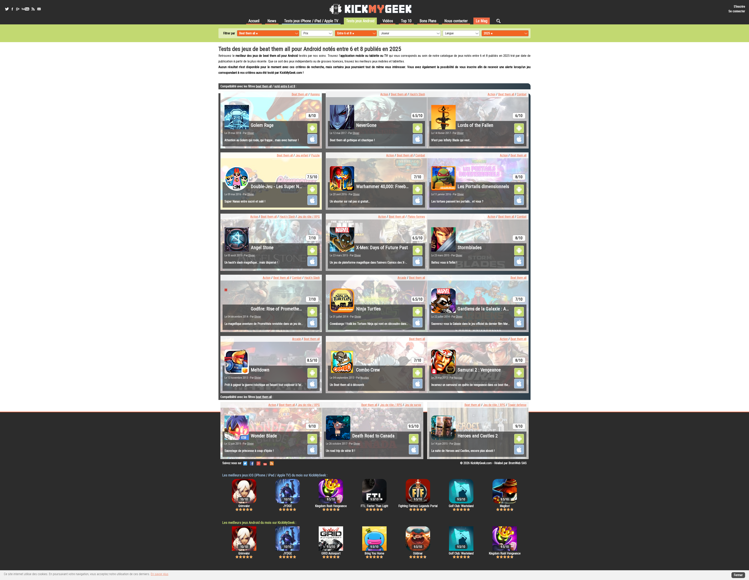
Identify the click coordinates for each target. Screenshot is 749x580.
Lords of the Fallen (475, 125)
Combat (521, 94)
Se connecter (737, 11)
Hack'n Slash (417, 94)
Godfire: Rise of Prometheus (277, 309)
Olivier (250, 133)
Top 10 (406, 21)
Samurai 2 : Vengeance (479, 370)
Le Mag (481, 21)
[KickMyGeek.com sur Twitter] (245, 463)
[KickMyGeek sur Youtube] (25, 9)
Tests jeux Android (360, 21)
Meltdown (260, 370)
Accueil (253, 21)
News (271, 21)
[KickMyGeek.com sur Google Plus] (258, 463)
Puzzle (315, 155)
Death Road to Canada (373, 436)
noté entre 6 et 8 (284, 86)
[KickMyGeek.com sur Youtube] (265, 463)
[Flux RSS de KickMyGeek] (33, 9)
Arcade (402, 278)
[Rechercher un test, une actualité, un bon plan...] (499, 21)
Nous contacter (456, 21)
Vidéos (387, 21)
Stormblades (470, 247)
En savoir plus (159, 574)
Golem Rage (262, 125)
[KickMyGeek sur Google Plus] (17, 9)
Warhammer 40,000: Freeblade (385, 186)
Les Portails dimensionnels (483, 186)
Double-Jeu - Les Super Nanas (279, 186)
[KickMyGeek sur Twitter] (7, 9)
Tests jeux (311, 21)
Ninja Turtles (368, 309)
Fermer (738, 575)
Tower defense (517, 405)
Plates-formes (416, 216)
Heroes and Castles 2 (478, 436)
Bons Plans (428, 21)
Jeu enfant (302, 155)
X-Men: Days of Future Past (382, 247)
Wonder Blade (264, 436)
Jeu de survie (413, 405)
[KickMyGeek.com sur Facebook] (251, 463)
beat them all (264, 86)
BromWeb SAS (518, 463)
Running (315, 94)
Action (384, 94)
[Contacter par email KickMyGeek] (39, 9)
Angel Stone (262, 247)
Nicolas (364, 377)
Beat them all (300, 94)
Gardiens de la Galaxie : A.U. (484, 309)
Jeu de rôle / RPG (309, 216)
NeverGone (366, 125)
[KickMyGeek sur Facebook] (12, 9)
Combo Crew (368, 370)
